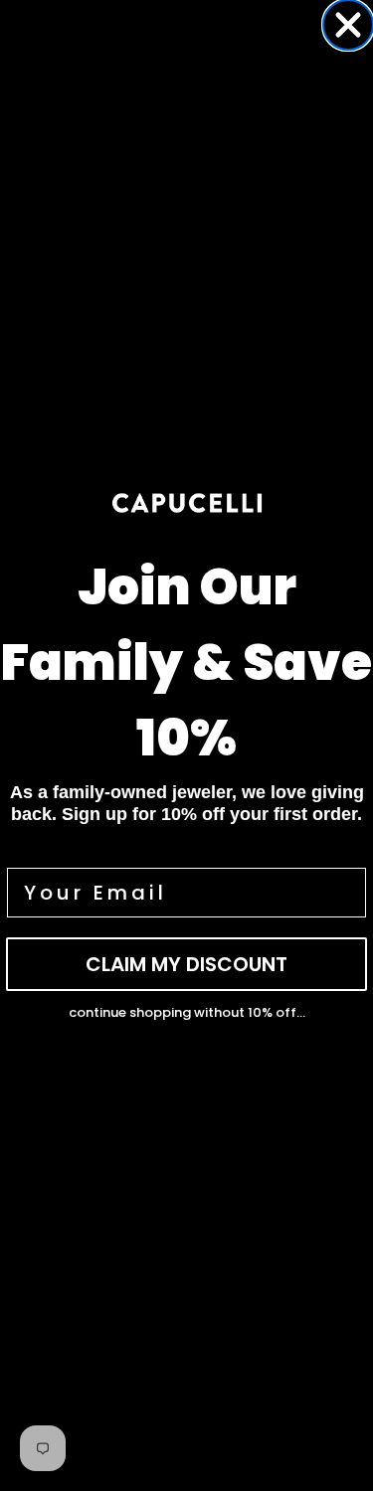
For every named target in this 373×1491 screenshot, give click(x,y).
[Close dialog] (348, 25)
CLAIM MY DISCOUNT (186, 964)
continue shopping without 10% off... (187, 1012)
